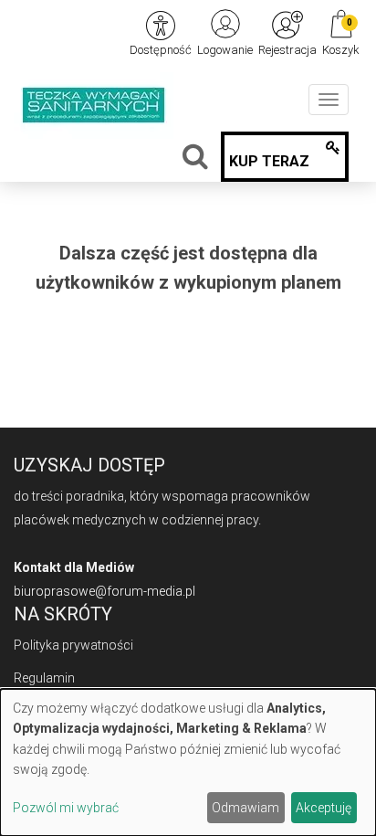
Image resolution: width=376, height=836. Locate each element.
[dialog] (188, 762)
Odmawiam (245, 807)
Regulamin (44, 678)
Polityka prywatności (73, 645)
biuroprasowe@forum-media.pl (104, 591)
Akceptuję (323, 807)
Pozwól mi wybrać (66, 807)
